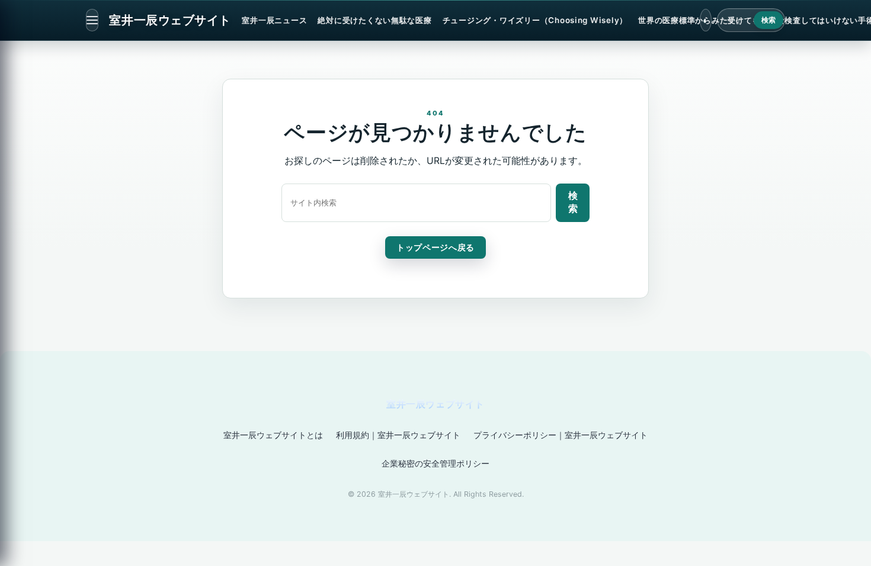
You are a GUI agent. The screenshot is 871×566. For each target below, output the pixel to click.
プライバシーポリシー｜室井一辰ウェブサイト (560, 435)
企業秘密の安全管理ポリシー (435, 463)
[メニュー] (92, 20)
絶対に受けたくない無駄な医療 (374, 20)
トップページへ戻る (435, 247)
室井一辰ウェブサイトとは (273, 435)
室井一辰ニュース (274, 20)
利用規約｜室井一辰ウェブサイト (398, 435)
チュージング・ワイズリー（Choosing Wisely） (535, 20)
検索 (768, 20)
